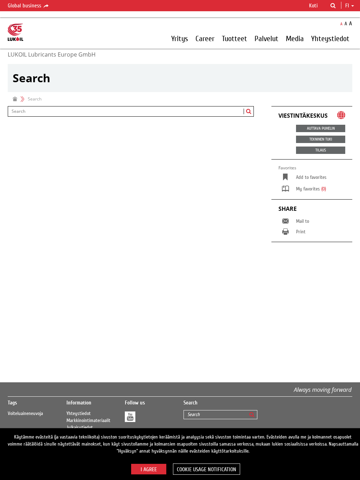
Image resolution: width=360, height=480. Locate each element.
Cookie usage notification (206, 469)
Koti (313, 5)
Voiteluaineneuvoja (25, 413)
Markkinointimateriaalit (88, 420)
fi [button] (348, 5)
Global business (25, 5)
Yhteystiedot (78, 413)
